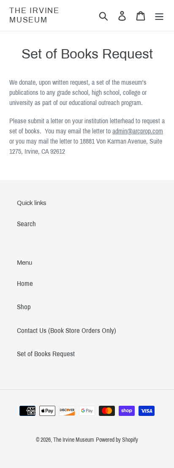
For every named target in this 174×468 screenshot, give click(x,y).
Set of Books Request (46, 354)
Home (25, 284)
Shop (24, 307)
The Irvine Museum (34, 15)
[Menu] (159, 15)
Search (26, 224)
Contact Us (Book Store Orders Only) (66, 331)
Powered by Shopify (117, 440)
